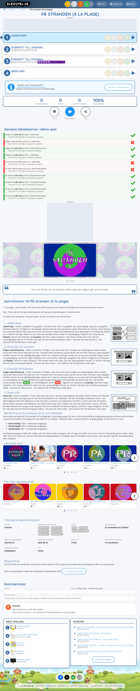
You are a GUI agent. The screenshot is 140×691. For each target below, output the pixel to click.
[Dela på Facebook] (60, 677)
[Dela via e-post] (79, 677)
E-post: (73, 588)
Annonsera (40, 686)
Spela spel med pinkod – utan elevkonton (98, 639)
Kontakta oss (63, 686)
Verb (74, 527)
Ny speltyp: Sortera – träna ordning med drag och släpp (105, 645)
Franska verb (10, 463)
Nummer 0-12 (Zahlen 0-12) (71, 501)
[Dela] (85, 111)
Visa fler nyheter (103, 659)
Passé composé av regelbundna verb (103, 463)
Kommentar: (10, 595)
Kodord (20, 643)
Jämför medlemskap (118, 87)
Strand (83, 527)
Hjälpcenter (51, 686)
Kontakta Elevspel (74, 571)
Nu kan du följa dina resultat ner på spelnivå (99, 651)
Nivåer (60, 104)
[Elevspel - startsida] (17, 4)
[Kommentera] (70, 111)
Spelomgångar (41, 104)
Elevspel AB (28, 686)
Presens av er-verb (120, 463)
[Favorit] (54, 111)
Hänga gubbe (23, 626)
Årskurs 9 (44, 534)
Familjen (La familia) (94, 501)
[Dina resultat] (92, 4)
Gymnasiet (57, 534)
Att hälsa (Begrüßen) (41, 501)
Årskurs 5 (44, 527)
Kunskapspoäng (79, 104)
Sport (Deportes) (119, 501)
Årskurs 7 (44, 531)
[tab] (64, 472)
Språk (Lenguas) (12, 501)
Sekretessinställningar (113, 686)
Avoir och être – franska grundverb (48, 463)
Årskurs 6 (57, 527)
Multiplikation (23, 659)
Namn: (7, 588)
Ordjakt (20, 651)
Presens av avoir (65, 463)
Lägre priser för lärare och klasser (94, 633)
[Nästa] (134, 458)
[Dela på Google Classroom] (73, 677)
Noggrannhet (98, 104)
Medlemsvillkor (97, 686)
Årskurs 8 (57, 531)
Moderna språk (80, 531)
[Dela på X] (66, 677)
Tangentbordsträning (27, 634)
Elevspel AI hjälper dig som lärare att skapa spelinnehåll (105, 627)
